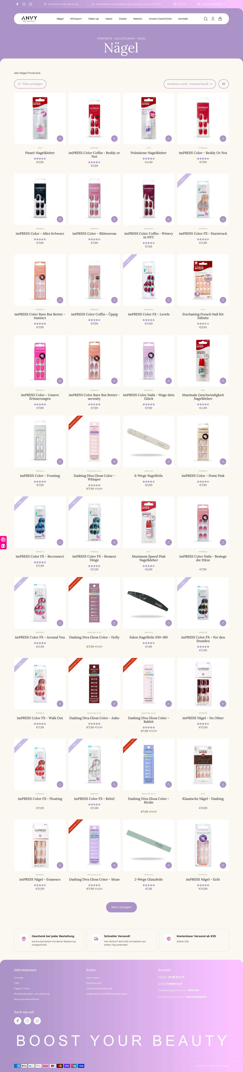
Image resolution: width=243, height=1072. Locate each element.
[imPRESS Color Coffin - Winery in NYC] (149, 199)
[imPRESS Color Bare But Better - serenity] (94, 361)
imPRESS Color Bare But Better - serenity (94, 397)
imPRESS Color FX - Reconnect (40, 556)
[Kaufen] (60, 138)
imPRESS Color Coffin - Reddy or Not (94, 154)
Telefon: (171, 977)
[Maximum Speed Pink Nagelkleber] (149, 522)
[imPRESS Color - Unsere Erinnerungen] (40, 361)
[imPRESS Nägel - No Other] (203, 684)
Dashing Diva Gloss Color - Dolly (94, 637)
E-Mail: (170, 983)
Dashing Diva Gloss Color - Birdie (148, 800)
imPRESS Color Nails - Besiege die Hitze (203, 558)
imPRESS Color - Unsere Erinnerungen (40, 397)
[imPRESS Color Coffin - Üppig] (94, 280)
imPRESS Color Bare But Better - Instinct (39, 316)
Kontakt (183, 18)
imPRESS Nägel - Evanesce (40, 879)
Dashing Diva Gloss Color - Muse (94, 879)
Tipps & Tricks (22, 988)
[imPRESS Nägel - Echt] (203, 845)
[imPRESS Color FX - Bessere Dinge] (94, 522)
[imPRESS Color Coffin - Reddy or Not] (94, 119)
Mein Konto (93, 977)
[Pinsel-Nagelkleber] (40, 119)
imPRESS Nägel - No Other (203, 718)
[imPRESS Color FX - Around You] (40, 603)
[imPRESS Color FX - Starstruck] (203, 199)
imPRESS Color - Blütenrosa (94, 233)
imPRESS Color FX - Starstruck (203, 233)
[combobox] (182, 4)
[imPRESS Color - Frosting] (40, 441)
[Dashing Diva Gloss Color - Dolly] (94, 603)
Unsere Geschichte (160, 18)
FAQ (16, 983)
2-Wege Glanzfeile (149, 879)
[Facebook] (17, 4)
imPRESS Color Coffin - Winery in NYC (148, 235)
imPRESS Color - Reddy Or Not (203, 153)
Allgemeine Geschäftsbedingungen (106, 993)
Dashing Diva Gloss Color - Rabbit (148, 720)
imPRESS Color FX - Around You (40, 637)
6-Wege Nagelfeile (148, 476)
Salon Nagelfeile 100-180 (148, 637)
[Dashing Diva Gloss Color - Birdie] (149, 764)
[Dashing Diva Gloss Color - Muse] (94, 845)
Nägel (60, 18)
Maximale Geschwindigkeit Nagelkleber (203, 397)
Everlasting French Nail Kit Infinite (203, 316)
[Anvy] (29, 18)
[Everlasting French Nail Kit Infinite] (203, 280)
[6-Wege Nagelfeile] (149, 441)
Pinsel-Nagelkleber (40, 153)
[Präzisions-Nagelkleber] (149, 119)
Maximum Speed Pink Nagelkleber (148, 558)
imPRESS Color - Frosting (40, 476)
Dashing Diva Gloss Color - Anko (94, 718)
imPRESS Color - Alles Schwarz (40, 233)
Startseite (104, 38)
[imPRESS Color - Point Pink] (203, 441)
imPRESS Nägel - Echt (203, 879)
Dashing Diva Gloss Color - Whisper (94, 477)
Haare (108, 18)
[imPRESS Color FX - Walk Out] (40, 684)
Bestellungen (94, 983)
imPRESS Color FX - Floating (40, 799)
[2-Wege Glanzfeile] (149, 845)
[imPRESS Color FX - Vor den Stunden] (203, 603)
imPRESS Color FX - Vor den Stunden (203, 639)
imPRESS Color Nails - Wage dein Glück (148, 397)
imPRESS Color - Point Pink (203, 476)
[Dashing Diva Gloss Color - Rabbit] (149, 684)
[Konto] (213, 18)
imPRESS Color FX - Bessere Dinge (94, 558)
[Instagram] (24, 4)
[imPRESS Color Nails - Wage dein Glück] (149, 361)
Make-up (93, 18)
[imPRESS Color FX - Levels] (149, 280)
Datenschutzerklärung (99, 988)
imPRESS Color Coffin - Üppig (94, 314)
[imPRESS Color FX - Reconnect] (40, 522)
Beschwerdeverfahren (26, 999)
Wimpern (76, 18)
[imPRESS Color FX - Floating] (40, 764)
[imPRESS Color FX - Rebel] (94, 764)
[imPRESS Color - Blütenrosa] (94, 199)
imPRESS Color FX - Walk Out (40, 718)
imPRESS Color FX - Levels (148, 314)
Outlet (123, 18)
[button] (205, 18)
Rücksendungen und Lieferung (32, 993)
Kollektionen (125, 38)
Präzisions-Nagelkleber (149, 153)
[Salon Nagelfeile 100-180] (149, 603)
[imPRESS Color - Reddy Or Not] (203, 119)
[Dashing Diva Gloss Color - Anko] (94, 684)
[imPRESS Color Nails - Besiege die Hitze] (203, 522)
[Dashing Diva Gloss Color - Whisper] (94, 441)
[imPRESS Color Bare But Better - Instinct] (40, 280)
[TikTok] (30, 4)
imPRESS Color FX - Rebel (94, 799)
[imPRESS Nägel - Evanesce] (40, 845)
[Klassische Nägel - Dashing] (203, 764)
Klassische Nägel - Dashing (203, 799)
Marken (137, 18)
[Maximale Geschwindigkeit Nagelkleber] (203, 361)
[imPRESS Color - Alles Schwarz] (40, 199)
